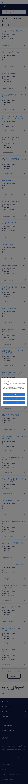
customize (14, 395)
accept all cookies (14, 402)
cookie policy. (6, 390)
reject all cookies (14, 398)
